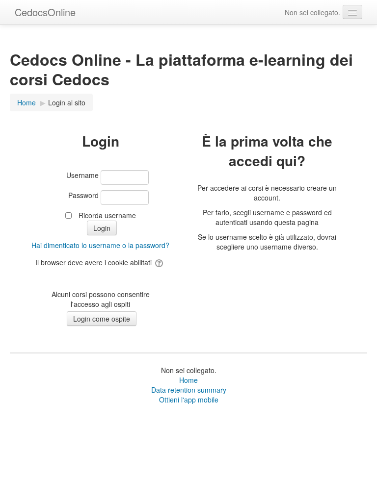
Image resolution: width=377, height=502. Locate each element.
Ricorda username (107, 215)
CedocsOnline (45, 12)
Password (83, 195)
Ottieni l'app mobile (188, 399)
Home (188, 380)
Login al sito (66, 102)
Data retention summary (188, 390)
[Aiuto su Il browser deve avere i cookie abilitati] (160, 262)
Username (82, 175)
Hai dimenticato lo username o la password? (100, 245)
